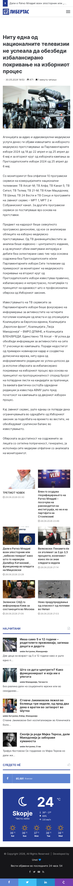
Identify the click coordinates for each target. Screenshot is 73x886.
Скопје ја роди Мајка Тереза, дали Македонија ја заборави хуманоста (45, 738)
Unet (35, 859)
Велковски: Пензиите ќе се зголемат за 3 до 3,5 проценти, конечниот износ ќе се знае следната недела (53, 555)
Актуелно (30, 651)
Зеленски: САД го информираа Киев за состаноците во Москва (18, 605)
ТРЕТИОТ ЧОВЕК (14, 492)
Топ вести (43, 682)
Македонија (42, 651)
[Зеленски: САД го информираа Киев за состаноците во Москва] (19, 589)
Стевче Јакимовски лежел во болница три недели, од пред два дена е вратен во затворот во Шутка (44, 706)
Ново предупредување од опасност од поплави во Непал (53, 605)
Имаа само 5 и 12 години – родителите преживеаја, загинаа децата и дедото (44, 643)
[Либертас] (16, 12)
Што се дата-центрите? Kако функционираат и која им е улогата (41, 673)
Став (38, 746)
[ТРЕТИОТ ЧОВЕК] (19, 479)
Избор (22, 716)
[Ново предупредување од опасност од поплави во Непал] (54, 589)
